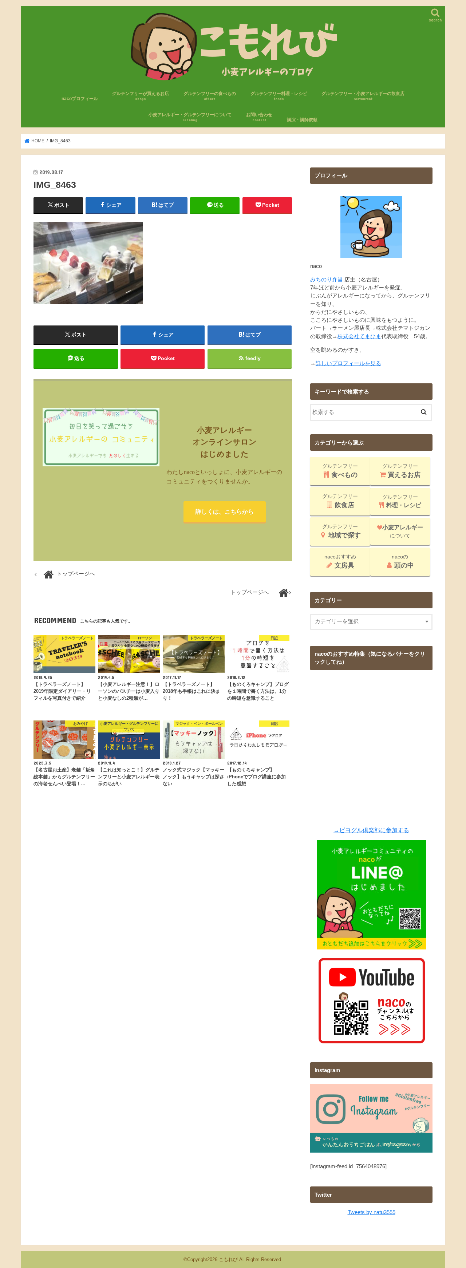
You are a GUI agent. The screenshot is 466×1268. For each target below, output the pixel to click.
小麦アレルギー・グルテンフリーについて (190, 117)
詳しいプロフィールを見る (348, 363)
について (402, 531)
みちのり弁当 (326, 280)
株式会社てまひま (359, 336)
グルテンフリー (340, 470)
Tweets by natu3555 (371, 1212)
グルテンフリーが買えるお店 (140, 96)
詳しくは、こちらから (225, 511)
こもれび (228, 1259)
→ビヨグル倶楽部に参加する (371, 830)
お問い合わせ (259, 117)
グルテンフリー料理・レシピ (278, 96)
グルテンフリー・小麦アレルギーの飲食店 (362, 96)
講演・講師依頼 (302, 119)
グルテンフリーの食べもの (209, 96)
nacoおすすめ (340, 561)
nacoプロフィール (80, 98)
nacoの (403, 561)
